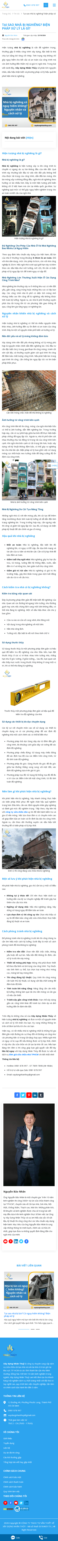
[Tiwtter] (21, 1503)
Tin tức (17, 13)
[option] (29, 1299)
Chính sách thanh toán (13, 1482)
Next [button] (51, 1289)
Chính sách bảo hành (12, 1486)
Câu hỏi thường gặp (12, 1457)
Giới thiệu (7, 1438)
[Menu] (53, 5)
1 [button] (23, 1329)
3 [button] (38, 1329)
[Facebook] (11, 1503)
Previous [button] (7, 1289)
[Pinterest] (5, 1503)
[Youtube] (16, 1503)
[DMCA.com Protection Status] (8, 1509)
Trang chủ (6, 13)
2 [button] (33, 1329)
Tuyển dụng (8, 1443)
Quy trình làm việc (11, 1491)
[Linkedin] (26, 1503)
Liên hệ (6, 1447)
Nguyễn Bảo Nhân (11, 35)
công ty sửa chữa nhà (16, 812)
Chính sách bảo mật (12, 1477)
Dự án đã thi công (11, 1452)
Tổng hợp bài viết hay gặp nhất (17, 1462)
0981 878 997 (32, 5)
